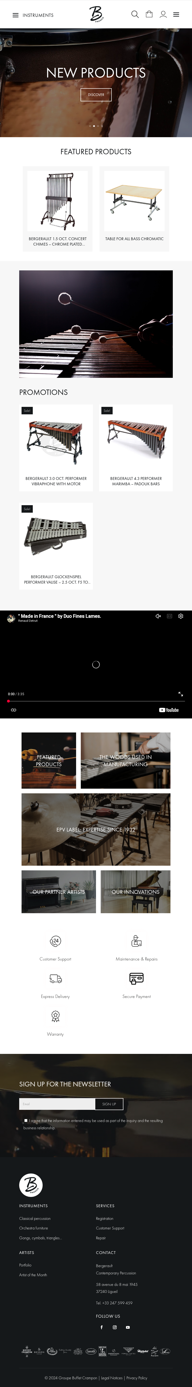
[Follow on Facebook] (101, 1327)
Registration (104, 1218)
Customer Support (110, 1228)
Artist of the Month (33, 1274)
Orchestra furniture (33, 1228)
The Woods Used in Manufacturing (126, 760)
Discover (96, 94)
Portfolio (25, 1265)
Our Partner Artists (59, 891)
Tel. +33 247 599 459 (114, 1303)
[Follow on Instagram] (114, 1327)
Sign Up (109, 1104)
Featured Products (49, 760)
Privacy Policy (136, 1377)
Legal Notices (112, 1377)
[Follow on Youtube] (127, 1327)
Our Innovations (135, 891)
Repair (101, 1237)
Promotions (96, 72)
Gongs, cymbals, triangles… (40, 1237)
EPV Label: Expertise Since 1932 (96, 829)
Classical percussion (35, 1218)
